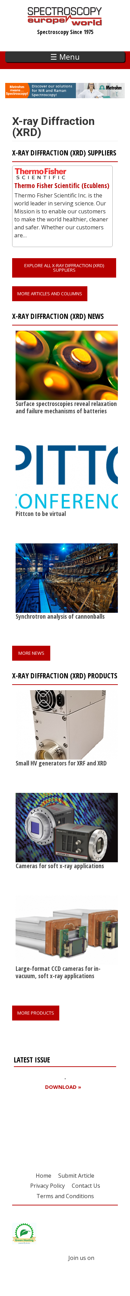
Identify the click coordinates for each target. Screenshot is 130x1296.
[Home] (65, 22)
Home (43, 1175)
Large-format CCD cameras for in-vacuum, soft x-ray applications (58, 972)
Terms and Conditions (65, 1196)
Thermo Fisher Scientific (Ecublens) (61, 185)
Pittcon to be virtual (41, 513)
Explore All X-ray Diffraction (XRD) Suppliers (64, 267)
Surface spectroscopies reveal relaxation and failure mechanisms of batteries (66, 407)
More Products (35, 1013)
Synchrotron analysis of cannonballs (60, 616)
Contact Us (86, 1185)
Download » (63, 1087)
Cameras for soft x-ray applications (60, 866)
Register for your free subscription (47, 1126)
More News (31, 653)
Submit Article (76, 1175)
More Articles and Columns (49, 293)
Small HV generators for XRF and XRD (61, 763)
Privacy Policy (47, 1185)
